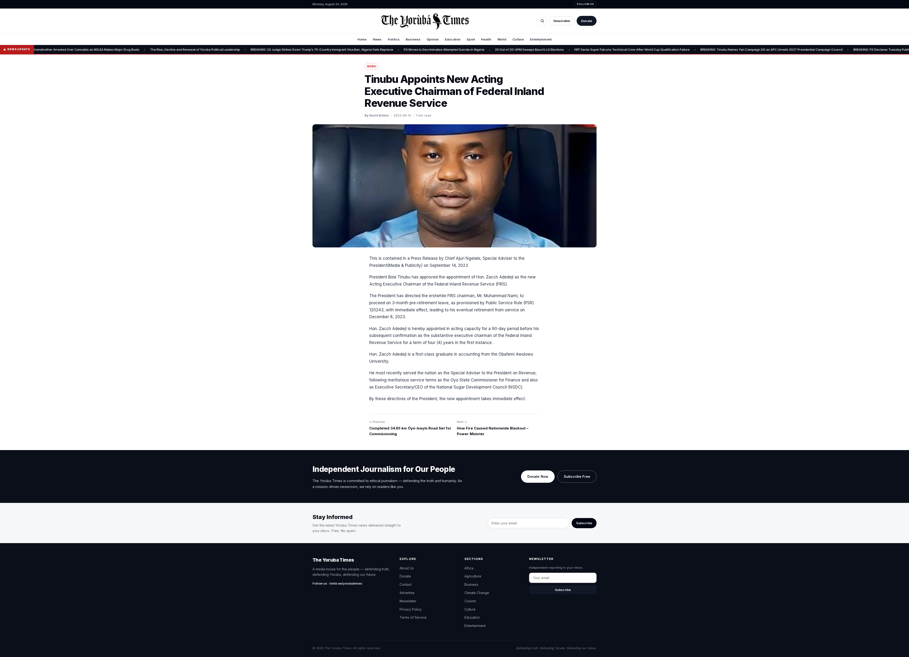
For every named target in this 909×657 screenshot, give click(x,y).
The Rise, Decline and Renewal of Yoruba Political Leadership (159, 49)
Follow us (585, 4)
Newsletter (561, 21)
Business (413, 39)
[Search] (542, 21)
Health (486, 39)
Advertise (407, 593)
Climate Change (476, 593)
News (377, 39)
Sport (471, 39)
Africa (468, 568)
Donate (586, 21)
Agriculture (472, 576)
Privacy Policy (411, 609)
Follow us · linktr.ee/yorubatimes (337, 583)
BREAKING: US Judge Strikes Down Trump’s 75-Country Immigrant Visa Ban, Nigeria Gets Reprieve (286, 49)
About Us (407, 568)
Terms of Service (413, 617)
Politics (394, 39)
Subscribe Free (577, 476)
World (502, 39)
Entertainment (541, 39)
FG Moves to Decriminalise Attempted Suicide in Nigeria (408, 49)
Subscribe (584, 523)
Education (452, 39)
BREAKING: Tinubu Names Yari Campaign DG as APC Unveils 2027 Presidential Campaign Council (736, 49)
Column (470, 601)
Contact (406, 584)
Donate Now (537, 476)
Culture (518, 39)
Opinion (433, 39)
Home (362, 39)
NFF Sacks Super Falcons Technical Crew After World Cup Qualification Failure (596, 49)
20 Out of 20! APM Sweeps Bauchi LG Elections (493, 49)
